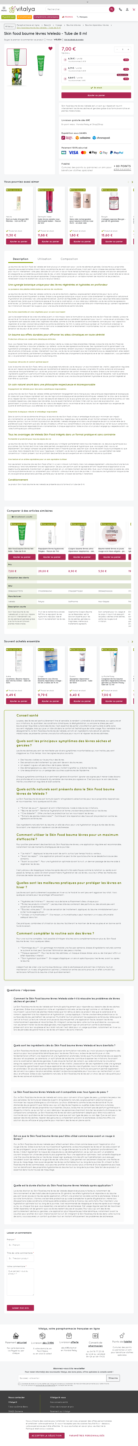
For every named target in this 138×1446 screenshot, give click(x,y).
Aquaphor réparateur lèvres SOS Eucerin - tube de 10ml (81, 681)
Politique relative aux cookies (40, 1429)
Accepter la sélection (47, 1435)
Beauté (47, 25)
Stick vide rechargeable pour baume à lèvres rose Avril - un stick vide (81, 221)
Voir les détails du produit (74, 40)
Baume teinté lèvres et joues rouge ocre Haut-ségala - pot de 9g (111, 550)
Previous (128, 182)
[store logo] (26, 9)
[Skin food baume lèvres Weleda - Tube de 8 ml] (22, 534)
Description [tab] (20, 258)
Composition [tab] (69, 258)
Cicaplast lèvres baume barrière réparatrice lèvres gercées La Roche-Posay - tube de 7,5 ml (113, 682)
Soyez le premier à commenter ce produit (24, 40)
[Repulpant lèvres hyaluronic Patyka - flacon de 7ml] (52, 534)
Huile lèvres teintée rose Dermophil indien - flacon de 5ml (49, 221)
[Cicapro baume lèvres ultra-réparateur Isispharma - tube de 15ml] (82, 534)
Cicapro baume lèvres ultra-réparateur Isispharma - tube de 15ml (81, 550)
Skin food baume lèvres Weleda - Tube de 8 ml (21, 550)
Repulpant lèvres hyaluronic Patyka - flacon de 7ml (51, 550)
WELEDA (57, 39)
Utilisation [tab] (44, 258)
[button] (50, 48)
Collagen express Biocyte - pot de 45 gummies (113, 220)
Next (132, 182)
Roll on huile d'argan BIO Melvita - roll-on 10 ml (17, 220)
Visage (58, 25)
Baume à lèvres (74, 25)
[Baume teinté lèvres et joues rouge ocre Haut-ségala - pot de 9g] (112, 534)
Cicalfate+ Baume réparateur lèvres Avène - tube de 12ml (18, 681)
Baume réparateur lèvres (97, 25)
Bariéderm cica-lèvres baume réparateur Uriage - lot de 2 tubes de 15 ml (50, 681)
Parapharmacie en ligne (28, 25)
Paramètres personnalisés (86, 1435)
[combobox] (80, 9)
